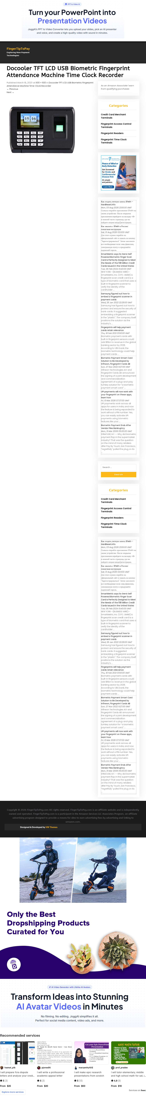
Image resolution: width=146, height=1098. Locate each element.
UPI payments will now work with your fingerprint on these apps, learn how (117, 394)
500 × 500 (41, 82)
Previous (12, 88)
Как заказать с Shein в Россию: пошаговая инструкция (114, 228)
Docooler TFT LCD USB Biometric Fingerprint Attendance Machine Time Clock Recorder (50, 84)
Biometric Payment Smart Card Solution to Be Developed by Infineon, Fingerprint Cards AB (116, 361)
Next (10, 92)
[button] (73, 62)
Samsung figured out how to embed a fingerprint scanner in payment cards (116, 296)
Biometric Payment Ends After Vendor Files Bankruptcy (116, 427)
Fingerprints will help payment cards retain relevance (116, 329)
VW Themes (51, 827)
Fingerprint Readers (112, 133)
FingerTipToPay (18, 48)
